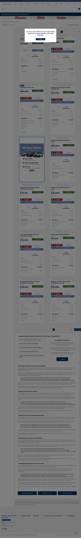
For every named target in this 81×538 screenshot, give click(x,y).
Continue (40, 39)
